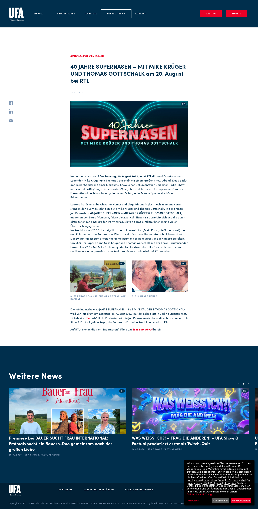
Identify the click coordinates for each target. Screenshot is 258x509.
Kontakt (140, 13)
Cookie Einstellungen (139, 489)
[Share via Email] (11, 120)
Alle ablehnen (220, 500)
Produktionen (66, 13)
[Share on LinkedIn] (11, 111)
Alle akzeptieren (240, 500)
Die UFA (38, 13)
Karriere (91, 13)
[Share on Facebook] (11, 103)
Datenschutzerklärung (99, 489)
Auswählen (193, 500)
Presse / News (116, 13)
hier (88, 318)
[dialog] (219, 482)
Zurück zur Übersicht (87, 55)
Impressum (65, 489)
